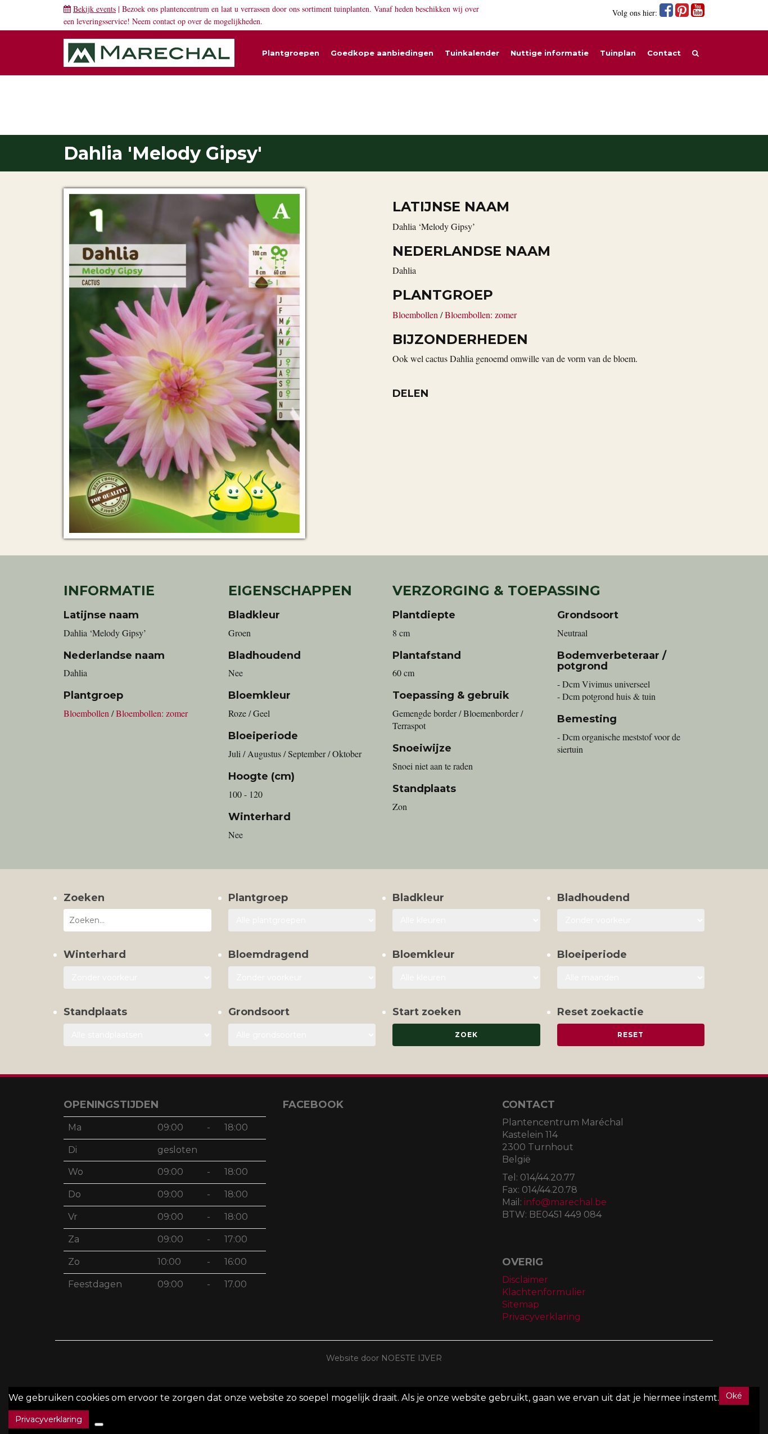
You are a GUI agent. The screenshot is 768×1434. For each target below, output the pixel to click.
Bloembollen (416, 314)
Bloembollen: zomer (481, 314)
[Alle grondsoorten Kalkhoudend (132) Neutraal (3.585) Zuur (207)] (302, 1035)
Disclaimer (525, 1279)
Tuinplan (618, 52)
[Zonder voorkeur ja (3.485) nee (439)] (302, 977)
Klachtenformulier (544, 1292)
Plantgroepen (290, 52)
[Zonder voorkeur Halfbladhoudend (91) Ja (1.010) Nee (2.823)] (631, 920)
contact (164, 21)
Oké (734, 1396)
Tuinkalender (472, 52)
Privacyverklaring (541, 1316)
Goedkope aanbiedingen (382, 52)
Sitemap (520, 1304)
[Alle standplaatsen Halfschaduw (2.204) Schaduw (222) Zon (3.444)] (137, 1035)
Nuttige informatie (550, 52)
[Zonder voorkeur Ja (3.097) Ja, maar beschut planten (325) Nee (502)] (137, 977)
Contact (664, 52)
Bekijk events (94, 8)
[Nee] (98, 1424)
